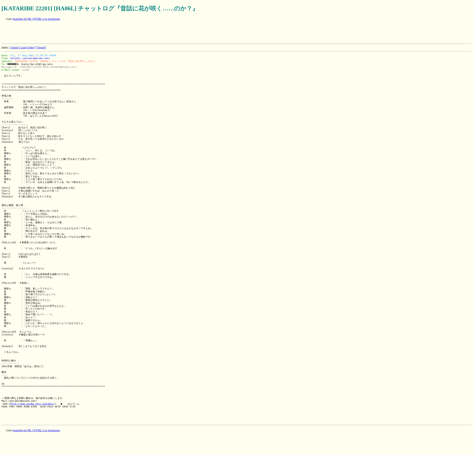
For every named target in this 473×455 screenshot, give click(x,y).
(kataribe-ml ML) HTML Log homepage (36, 18)
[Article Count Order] (22, 47)
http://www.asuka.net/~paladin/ (32, 403)
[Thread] (41, 47)
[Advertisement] (68, 32)
